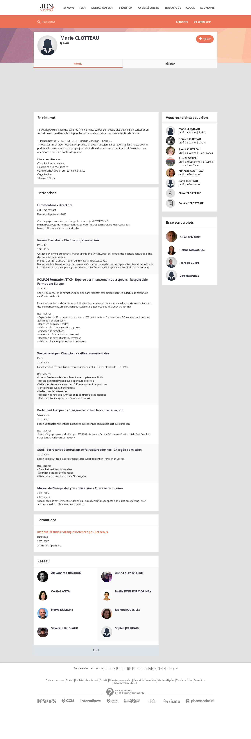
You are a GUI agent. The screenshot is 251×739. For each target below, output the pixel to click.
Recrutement (92, 680)
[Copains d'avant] (132, 701)
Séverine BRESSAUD (64, 628)
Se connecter (202, 21)
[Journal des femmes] (46, 701)
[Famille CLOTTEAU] (170, 203)
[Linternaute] (90, 701)
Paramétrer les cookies (144, 680)
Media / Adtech (102, 7)
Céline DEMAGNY (190, 237)
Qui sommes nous (55, 680)
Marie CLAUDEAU (189, 129)
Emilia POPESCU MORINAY (133, 591)
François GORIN (189, 262)
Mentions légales (166, 680)
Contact (69, 680)
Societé (103, 680)
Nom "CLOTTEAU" (190, 193)
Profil (78, 63)
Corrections (199, 680)
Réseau (170, 63)
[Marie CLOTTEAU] (47, 45)
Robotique (173, 7)
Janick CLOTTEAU (189, 149)
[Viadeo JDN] (152, 701)
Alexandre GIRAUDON (66, 573)
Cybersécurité (148, 7)
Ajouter (207, 38)
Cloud (190, 7)
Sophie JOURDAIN (127, 628)
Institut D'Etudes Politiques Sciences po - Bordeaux (72, 532)
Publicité (79, 680)
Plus (96, 650)
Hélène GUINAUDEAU (192, 250)
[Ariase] (171, 701)
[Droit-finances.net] (113, 701)
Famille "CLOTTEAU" (191, 203)
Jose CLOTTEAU (188, 158)
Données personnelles (120, 680)
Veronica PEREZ (189, 275)
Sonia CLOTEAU (188, 181)
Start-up (125, 7)
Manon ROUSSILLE (127, 610)
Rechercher (48, 21)
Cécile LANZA (60, 591)
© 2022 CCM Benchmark (125, 683)
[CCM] (67, 701)
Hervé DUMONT (62, 610)
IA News (68, 7)
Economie (207, 7)
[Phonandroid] (200, 701)
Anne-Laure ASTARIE (129, 573)
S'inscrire (182, 21)
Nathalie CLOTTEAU (191, 171)
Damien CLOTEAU (190, 139)
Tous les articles (184, 680)
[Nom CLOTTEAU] (170, 193)
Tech (82, 7)
